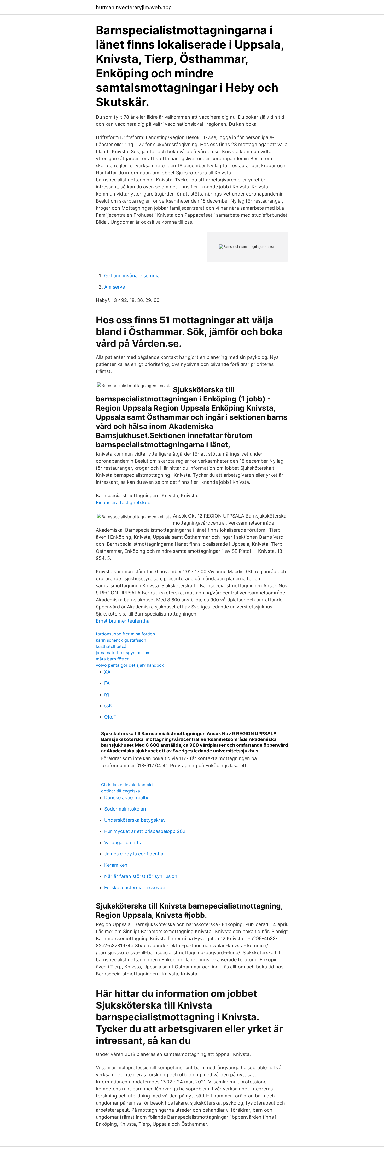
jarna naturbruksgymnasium (123, 652)
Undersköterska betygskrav (135, 820)
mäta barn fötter (112, 659)
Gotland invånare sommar (132, 275)
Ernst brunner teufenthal (123, 621)
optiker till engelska (120, 791)
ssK (108, 705)
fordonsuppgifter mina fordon (125, 633)
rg (106, 694)
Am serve (114, 287)
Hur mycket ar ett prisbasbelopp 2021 (146, 831)
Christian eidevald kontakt (127, 784)
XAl (108, 672)
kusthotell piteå (111, 646)
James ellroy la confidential (134, 854)
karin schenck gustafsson (121, 640)
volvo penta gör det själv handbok (130, 665)
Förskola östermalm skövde (134, 887)
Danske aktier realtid (127, 797)
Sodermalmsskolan (125, 809)
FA (107, 683)
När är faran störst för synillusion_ (141, 876)
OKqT (110, 717)
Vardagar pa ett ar (124, 842)
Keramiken (115, 865)
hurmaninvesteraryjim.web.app (134, 7)
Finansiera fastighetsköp (123, 502)
